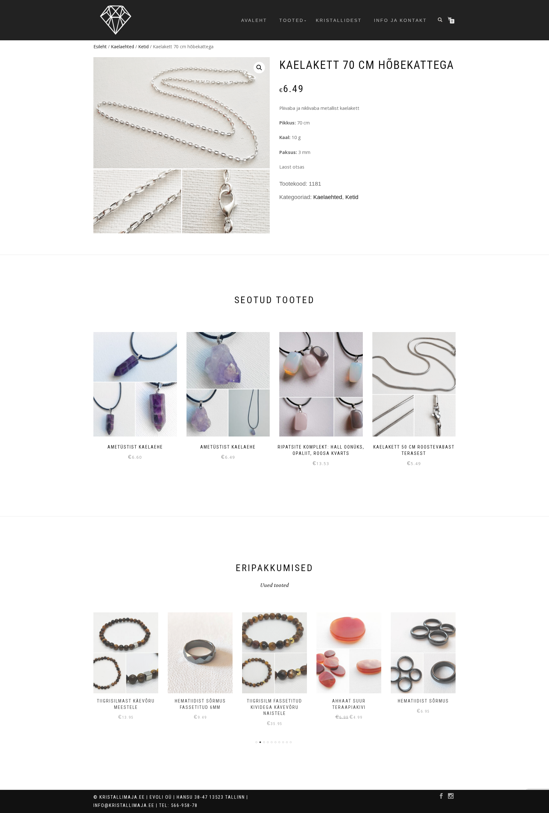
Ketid (143, 46)
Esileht (100, 46)
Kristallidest (339, 20)
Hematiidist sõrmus (349, 700)
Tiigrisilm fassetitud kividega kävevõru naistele (200, 707)
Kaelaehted (122, 46)
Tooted (291, 20)
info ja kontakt (400, 20)
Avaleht (254, 20)
